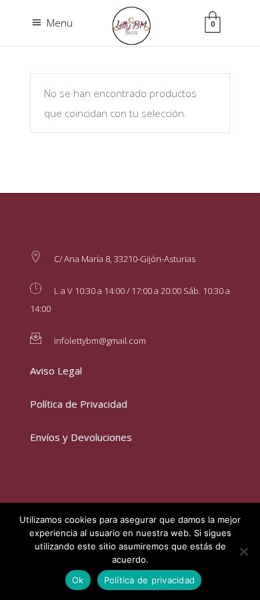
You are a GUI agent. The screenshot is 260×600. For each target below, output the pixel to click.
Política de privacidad (149, 580)
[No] (243, 551)
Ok (78, 580)
